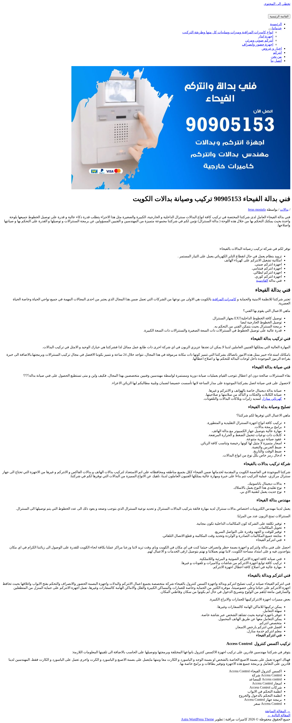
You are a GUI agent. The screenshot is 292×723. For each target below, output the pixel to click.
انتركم (277, 52)
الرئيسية (276, 24)
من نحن (276, 56)
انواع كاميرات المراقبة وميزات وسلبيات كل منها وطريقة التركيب (227, 32)
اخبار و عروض (272, 48)
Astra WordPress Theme (197, 719)
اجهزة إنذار (265, 36)
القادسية (262, 280)
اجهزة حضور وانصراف (257, 44)
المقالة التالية (278, 715)
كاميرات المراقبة (224, 299)
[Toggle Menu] (270, 29)
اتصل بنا (276, 60)
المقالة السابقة (277, 711)
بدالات (284, 209)
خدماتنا (277, 28)
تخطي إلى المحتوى (277, 4)
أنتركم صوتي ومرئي (259, 40)
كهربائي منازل (272, 398)
